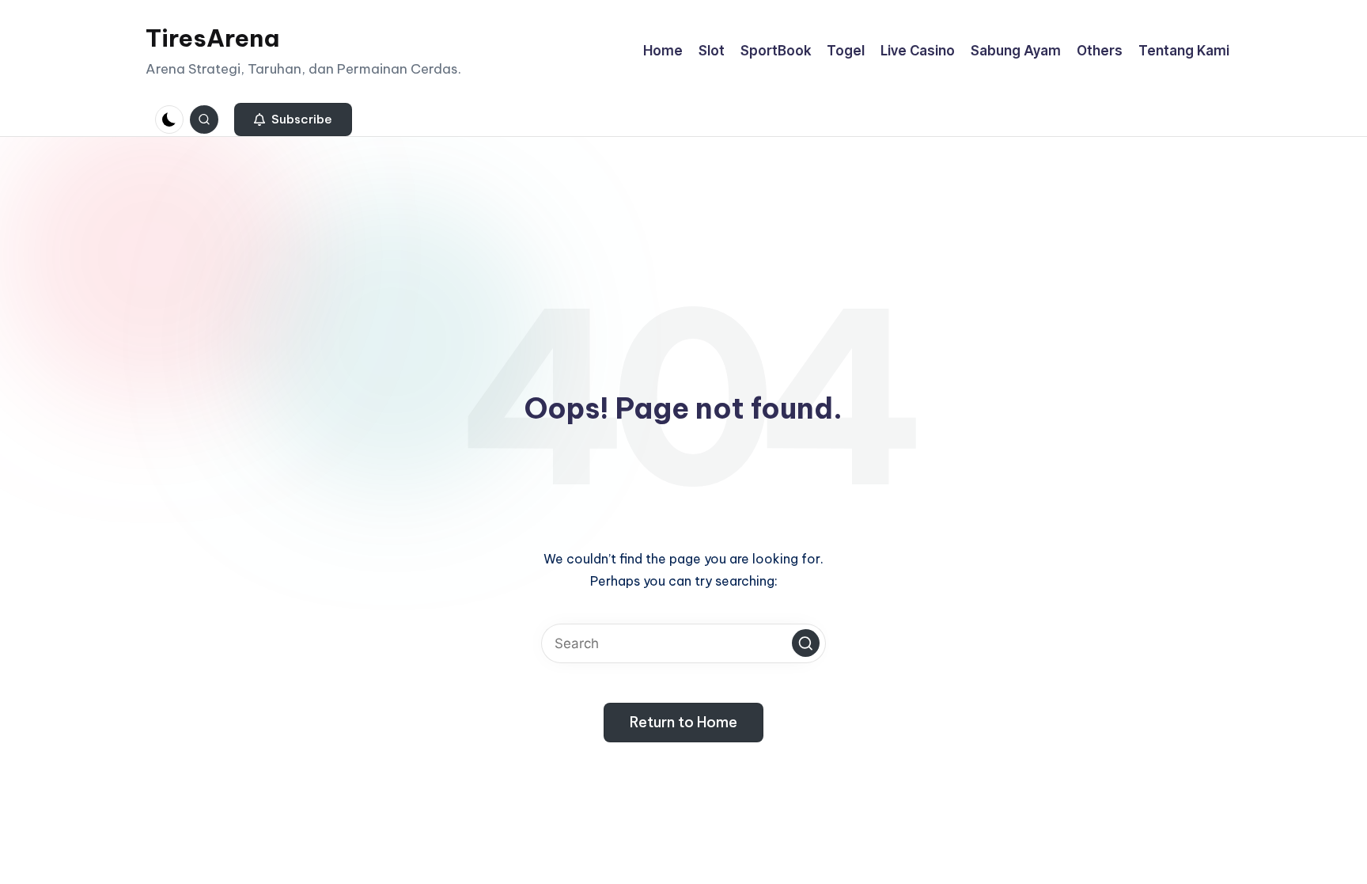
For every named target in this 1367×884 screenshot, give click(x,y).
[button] (293, 119)
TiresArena (212, 38)
